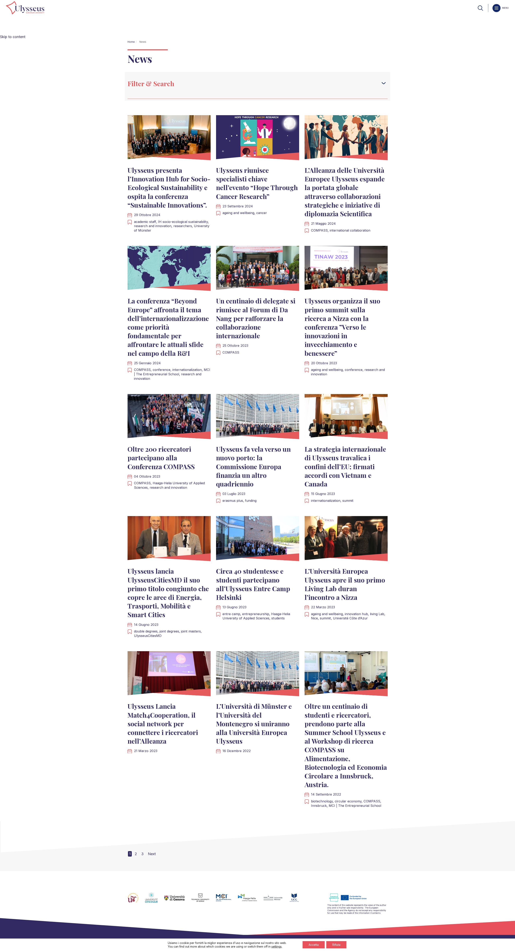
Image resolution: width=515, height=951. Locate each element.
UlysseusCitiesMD (148, 636)
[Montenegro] (297, 900)
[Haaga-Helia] (250, 900)
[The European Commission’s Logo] (350, 901)
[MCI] (227, 900)
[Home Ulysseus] (25, 8)
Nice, (315, 618)
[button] (384, 83)
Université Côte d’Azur (350, 618)
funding (250, 501)
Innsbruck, (320, 806)
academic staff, (146, 222)
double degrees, (147, 631)
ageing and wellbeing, (239, 213)
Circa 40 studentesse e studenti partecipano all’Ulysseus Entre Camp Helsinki (253, 584)
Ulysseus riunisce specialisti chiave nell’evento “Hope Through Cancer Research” (257, 183)
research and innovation (168, 487)
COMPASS (230, 352)
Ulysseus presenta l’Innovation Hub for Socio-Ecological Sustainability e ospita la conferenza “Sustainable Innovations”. (169, 187)
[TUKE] (203, 900)
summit (347, 501)
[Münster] (276, 900)
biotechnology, (323, 801)
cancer (261, 213)
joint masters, (191, 631)
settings (276, 946)
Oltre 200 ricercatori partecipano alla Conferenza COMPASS (161, 458)
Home (131, 41)
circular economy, (349, 801)
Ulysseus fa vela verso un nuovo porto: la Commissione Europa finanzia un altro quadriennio (253, 466)
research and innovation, (153, 226)
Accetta (314, 944)
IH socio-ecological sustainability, (183, 222)
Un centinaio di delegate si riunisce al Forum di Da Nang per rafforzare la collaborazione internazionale (255, 318)
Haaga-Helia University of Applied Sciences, (256, 616)
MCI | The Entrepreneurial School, (172, 372)
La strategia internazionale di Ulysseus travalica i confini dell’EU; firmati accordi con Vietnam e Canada (345, 466)
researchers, (183, 226)
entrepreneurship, (256, 614)
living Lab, (377, 614)
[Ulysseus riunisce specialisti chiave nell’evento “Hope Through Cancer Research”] (257, 138)
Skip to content (12, 37)
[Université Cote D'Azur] (154, 900)
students (278, 618)
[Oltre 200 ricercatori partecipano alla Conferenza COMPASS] (169, 417)
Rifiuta (336, 944)
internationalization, (188, 370)
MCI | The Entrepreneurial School (355, 806)
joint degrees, (170, 631)
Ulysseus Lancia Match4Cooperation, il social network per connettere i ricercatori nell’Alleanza (163, 723)
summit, (326, 618)
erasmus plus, (233, 501)
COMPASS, (320, 230)
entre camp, (232, 614)
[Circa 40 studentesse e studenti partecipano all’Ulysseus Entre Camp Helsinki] (257, 539)
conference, (162, 370)
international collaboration (350, 230)
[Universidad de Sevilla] (136, 900)
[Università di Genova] (177, 900)
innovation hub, (357, 614)
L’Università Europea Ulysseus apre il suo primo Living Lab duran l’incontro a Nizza (345, 584)
